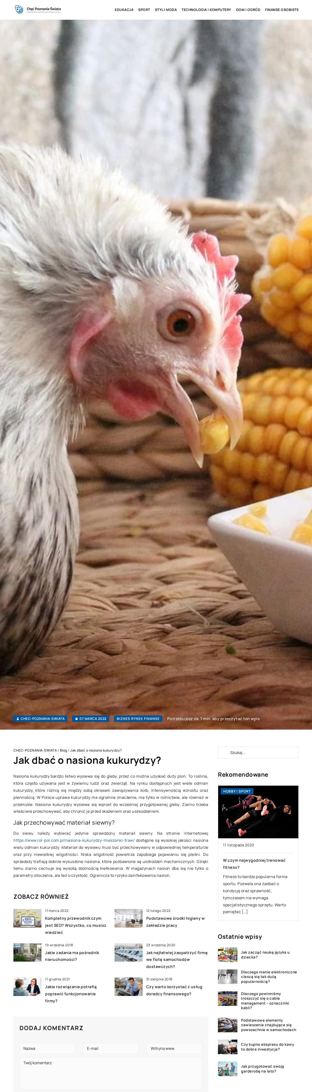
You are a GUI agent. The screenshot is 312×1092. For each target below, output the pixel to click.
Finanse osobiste (282, 9)
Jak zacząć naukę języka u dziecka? (265, 955)
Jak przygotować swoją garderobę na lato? (262, 1069)
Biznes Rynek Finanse (138, 718)
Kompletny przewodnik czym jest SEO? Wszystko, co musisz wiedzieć (76, 925)
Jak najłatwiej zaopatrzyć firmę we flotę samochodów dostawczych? (177, 959)
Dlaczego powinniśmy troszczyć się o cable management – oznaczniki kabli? (265, 1000)
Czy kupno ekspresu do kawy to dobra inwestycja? (267, 1047)
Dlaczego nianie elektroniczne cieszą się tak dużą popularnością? (269, 977)
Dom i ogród (248, 9)
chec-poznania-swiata (43, 718)
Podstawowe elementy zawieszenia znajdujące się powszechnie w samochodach (268, 1025)
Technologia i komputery (206, 9)
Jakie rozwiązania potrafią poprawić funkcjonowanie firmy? (71, 994)
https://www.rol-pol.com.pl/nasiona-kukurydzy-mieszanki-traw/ (74, 840)
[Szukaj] (224, 752)
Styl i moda (166, 9)
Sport (144, 9)
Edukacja (124, 9)
